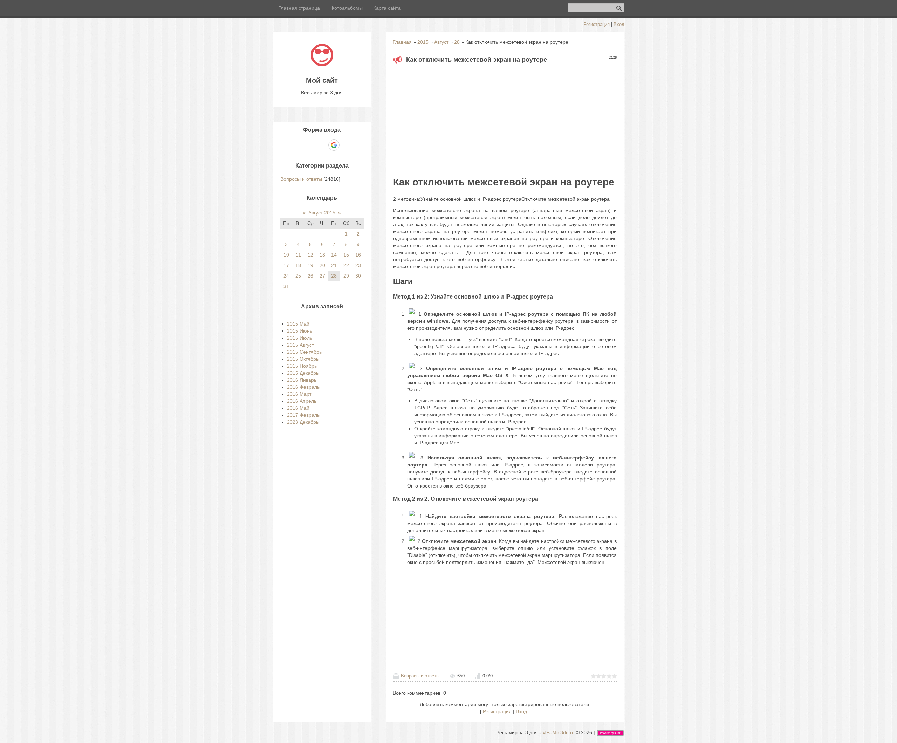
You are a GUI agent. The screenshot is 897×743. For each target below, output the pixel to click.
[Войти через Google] (334, 145)
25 (298, 276)
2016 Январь (301, 380)
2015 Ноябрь (302, 366)
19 (310, 265)
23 (358, 265)
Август (441, 42)
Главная (402, 42)
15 (346, 255)
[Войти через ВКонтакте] (309, 145)
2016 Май (298, 408)
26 (310, 276)
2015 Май (298, 324)
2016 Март (299, 394)
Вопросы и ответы (420, 676)
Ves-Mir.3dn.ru (558, 732)
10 (286, 255)
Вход (619, 24)
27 (322, 276)
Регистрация (596, 24)
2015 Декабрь (303, 373)
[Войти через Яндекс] (321, 145)
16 (358, 255)
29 (346, 276)
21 (334, 265)
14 (334, 255)
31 (286, 286)
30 (358, 276)
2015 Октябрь (303, 359)
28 (457, 42)
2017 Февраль (303, 415)
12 (310, 255)
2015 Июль (299, 338)
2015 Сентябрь (304, 352)
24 (286, 276)
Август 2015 (321, 213)
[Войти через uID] (298, 145)
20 (322, 265)
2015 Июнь (299, 331)
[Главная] (322, 64)
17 (286, 265)
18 (298, 265)
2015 (423, 42)
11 (298, 255)
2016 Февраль (303, 387)
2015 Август (300, 345)
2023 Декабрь (303, 422)
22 (346, 265)
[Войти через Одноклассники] (346, 145)
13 (322, 255)
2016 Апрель (301, 401)
